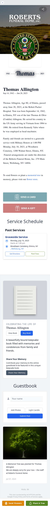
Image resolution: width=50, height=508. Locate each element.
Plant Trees (35, 254)
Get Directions (15, 254)
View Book (12, 333)
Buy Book (27, 333)
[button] (25, 443)
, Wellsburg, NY (17, 249)
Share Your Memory (16, 372)
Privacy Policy (18, 497)
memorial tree (34, 175)
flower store (32, 179)
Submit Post (25, 416)
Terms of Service (32, 497)
